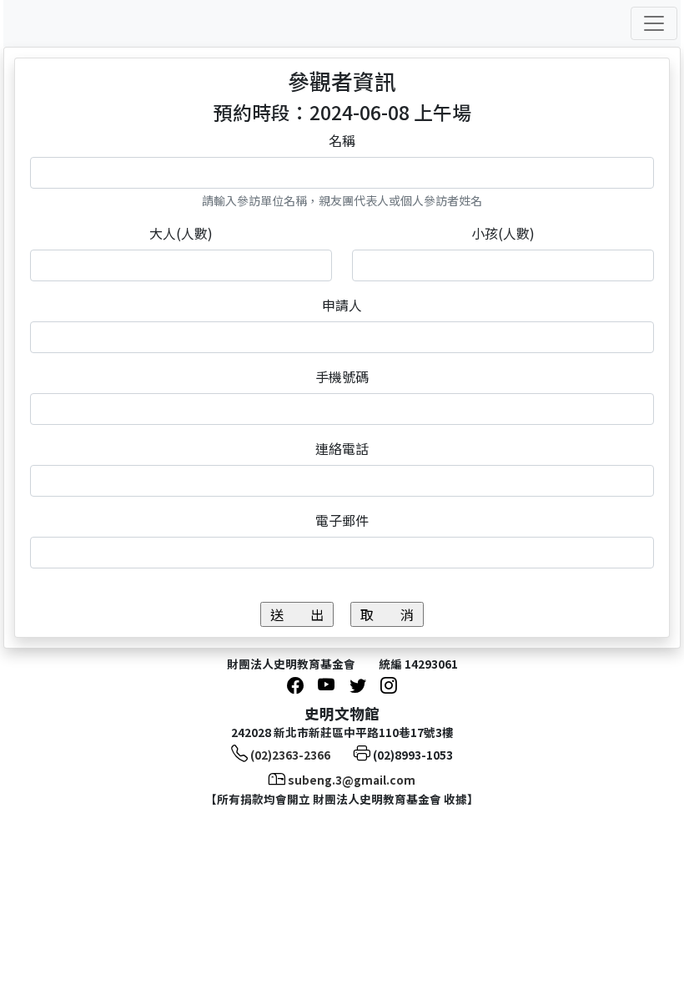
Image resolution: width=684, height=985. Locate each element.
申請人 (342, 305)
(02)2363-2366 (290, 754)
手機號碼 (342, 376)
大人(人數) (181, 233)
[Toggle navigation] (654, 23)
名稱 (342, 140)
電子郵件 (342, 520)
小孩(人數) (503, 233)
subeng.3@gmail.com (351, 779)
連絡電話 (342, 448)
